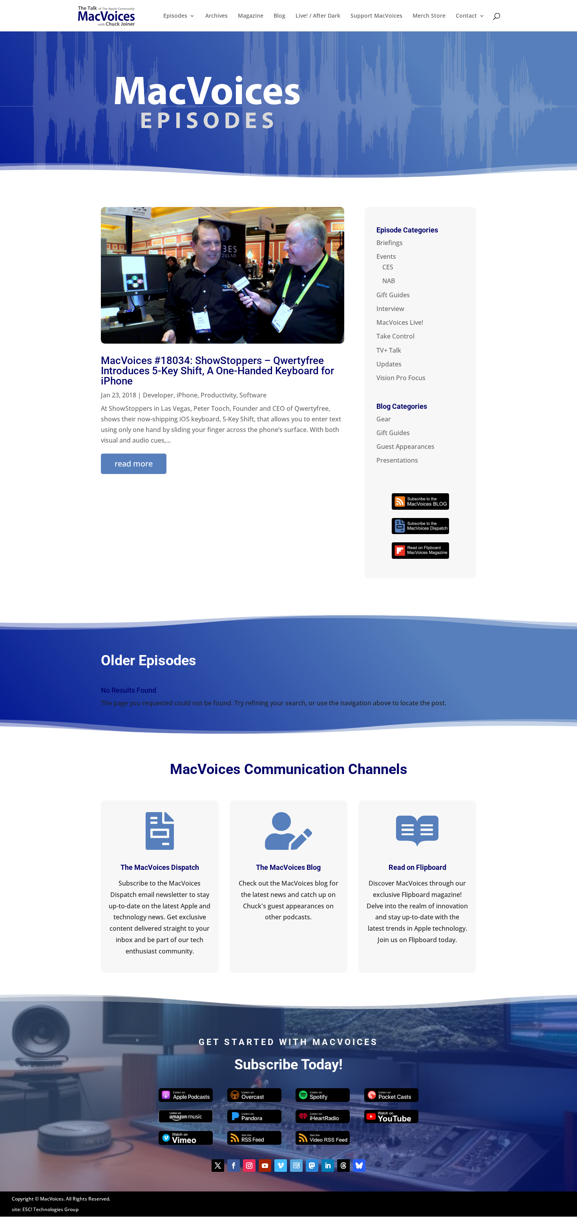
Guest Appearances (405, 446)
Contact (466, 16)
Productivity (218, 395)
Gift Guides (393, 295)
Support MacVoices (376, 16)
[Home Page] (106, 15)
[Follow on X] (218, 1165)
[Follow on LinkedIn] (327, 1165)
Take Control (395, 336)
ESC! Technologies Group (50, 1209)
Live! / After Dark (318, 16)
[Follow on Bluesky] (359, 1165)
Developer (158, 395)
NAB (388, 280)
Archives (216, 16)
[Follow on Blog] (296, 1165)
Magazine (250, 16)
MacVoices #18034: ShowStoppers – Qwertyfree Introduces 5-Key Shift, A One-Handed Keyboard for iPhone (217, 371)
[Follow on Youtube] (265, 1165)
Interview (390, 308)
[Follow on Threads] (343, 1165)
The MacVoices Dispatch (160, 867)
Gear (383, 419)
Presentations (397, 460)
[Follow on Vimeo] (280, 1165)
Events (386, 256)
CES (387, 267)
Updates (389, 364)
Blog (279, 16)
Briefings (389, 242)
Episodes (175, 16)
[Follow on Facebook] (233, 1165)
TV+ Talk (388, 350)
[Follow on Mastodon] (312, 1165)
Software (253, 395)
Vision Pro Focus (400, 377)
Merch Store (429, 16)
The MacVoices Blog (288, 867)
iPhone (187, 395)
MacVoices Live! (399, 322)
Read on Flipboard (417, 867)
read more (134, 463)
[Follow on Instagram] (249, 1165)
